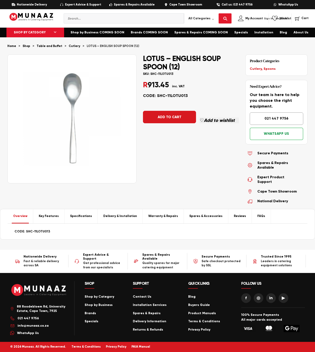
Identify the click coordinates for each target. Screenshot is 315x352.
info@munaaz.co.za (33, 326)
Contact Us (142, 297)
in (271, 297)
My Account (259, 18)
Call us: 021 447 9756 (237, 4)
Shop (26, 46)
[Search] (225, 18)
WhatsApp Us (288, 4)
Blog (283, 32)
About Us (301, 32)
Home (11, 46)
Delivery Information (149, 321)
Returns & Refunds (148, 329)
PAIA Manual (140, 347)
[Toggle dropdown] (55, 32)
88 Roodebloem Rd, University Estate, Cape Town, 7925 (41, 309)
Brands (90, 313)
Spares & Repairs (146, 313)
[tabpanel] (157, 231)
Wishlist (285, 18)
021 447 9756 (276, 118)
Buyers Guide (199, 305)
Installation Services (149, 305)
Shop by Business (99, 305)
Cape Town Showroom (185, 4)
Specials (241, 32)
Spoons (270, 69)
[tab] (20, 216)
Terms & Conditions (204, 321)
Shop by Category (99, 297)
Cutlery (74, 46)
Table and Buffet (49, 46)
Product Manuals (202, 313)
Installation (263, 32)
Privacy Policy (199, 329)
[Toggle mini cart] (302, 18)
